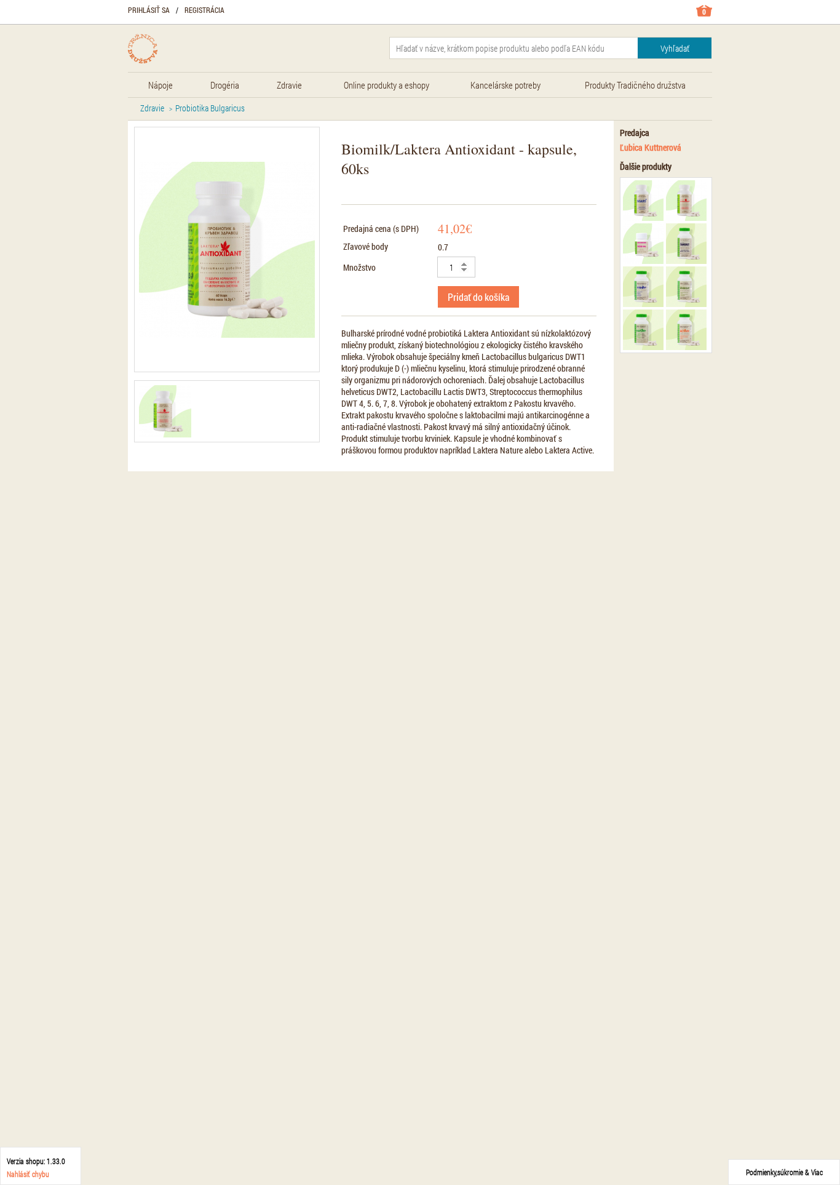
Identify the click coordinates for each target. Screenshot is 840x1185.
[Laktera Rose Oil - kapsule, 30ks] (643, 243)
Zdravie (152, 108)
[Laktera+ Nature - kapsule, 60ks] (643, 329)
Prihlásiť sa (149, 10)
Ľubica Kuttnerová (650, 147)
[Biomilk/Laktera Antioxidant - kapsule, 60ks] (165, 411)
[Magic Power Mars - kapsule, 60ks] (643, 200)
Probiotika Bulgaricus (210, 108)
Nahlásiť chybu (28, 1174)
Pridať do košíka (478, 296)
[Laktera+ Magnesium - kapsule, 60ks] (686, 243)
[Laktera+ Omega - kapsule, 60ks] (686, 286)
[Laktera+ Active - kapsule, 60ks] (686, 329)
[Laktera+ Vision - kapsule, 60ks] (643, 286)
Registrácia (204, 10)
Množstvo (359, 267)
